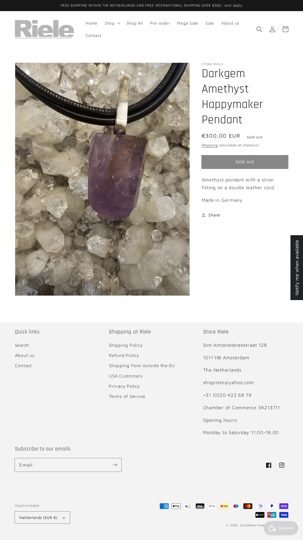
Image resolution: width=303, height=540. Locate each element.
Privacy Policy (124, 386)
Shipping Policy (126, 345)
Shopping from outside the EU (142, 365)
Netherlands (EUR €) (38, 517)
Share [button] (214, 214)
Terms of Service (127, 396)
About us (25, 355)
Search (22, 345)
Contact (23, 365)
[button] (259, 29)
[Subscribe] (114, 464)
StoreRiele (248, 525)
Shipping (210, 145)
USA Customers (126, 375)
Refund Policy (124, 355)
